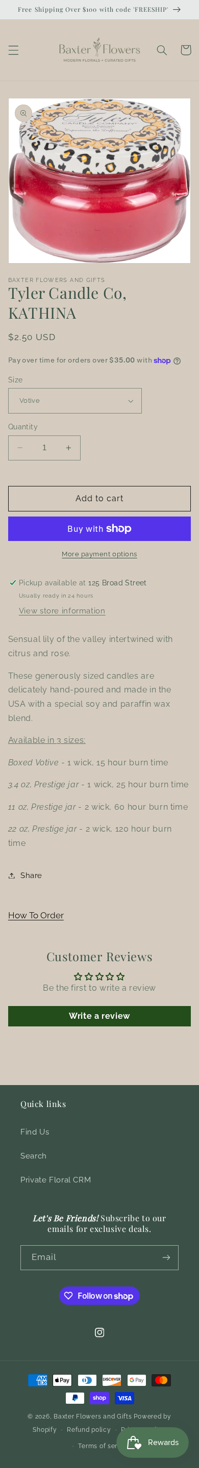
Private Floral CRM (55, 1179)
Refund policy (89, 1429)
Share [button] (31, 875)
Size (15, 380)
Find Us (34, 1131)
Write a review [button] (99, 1016)
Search (33, 1155)
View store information (62, 610)
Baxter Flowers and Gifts (93, 1416)
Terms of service (104, 1446)
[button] (13, 50)
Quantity (23, 427)
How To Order (36, 915)
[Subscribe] (166, 1257)
